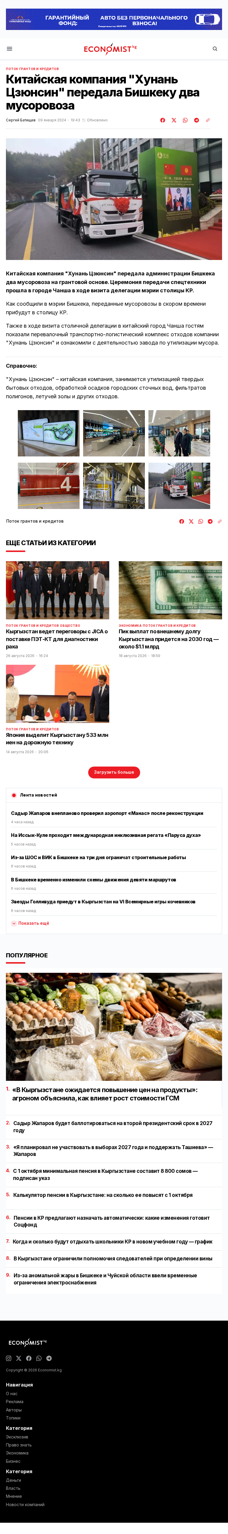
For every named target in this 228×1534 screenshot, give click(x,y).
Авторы (14, 1410)
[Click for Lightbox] (49, 433)
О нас (12, 1393)
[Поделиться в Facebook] (163, 120)
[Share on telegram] (195, 120)
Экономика (130, 625)
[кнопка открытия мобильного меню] (9, 49)
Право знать (19, 1445)
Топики (13, 1418)
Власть (13, 1488)
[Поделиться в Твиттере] (173, 120)
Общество (70, 625)
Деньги (13, 1480)
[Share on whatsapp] (184, 120)
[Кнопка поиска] (215, 49)
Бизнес (13, 1461)
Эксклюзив (17, 1437)
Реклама (14, 1401)
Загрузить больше (114, 772)
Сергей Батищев (21, 120)
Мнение (14, 1496)
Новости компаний (25, 1504)
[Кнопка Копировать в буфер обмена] (205, 120)
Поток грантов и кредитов (32, 68)
